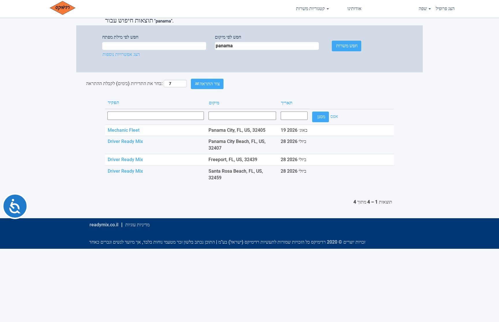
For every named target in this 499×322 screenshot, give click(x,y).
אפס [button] (334, 116)
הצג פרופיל (445, 8)
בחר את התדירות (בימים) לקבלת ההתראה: (124, 83)
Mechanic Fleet (123, 130)
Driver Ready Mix (125, 141)
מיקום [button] (214, 103)
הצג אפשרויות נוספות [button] (121, 54)
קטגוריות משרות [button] (311, 8)
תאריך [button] (287, 103)
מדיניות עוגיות (137, 224)
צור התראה (209, 83)
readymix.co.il (104, 224)
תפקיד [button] (113, 102)
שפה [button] (423, 8)
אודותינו (354, 8)
